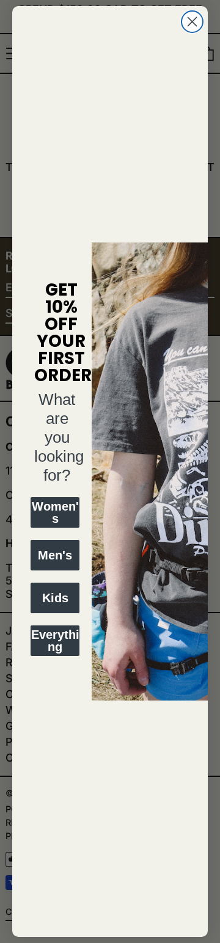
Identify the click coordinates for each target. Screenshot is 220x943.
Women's (55, 512)
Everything (55, 641)
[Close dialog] (192, 21)
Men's (55, 555)
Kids (55, 598)
